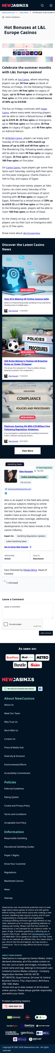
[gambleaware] (12, 1026)
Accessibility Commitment (17, 773)
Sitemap (8, 898)
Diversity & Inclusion (14, 756)
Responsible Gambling (15, 838)
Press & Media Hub (14, 747)
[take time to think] (43, 1026)
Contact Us (9, 738)
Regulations (10, 872)
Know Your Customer (15, 863)
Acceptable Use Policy (15, 822)
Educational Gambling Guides (19, 846)
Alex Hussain (13, 311)
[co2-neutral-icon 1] (41, 1017)
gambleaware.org (40, 934)
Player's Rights (11, 855)
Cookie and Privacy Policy (17, 805)
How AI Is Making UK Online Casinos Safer (26, 299)
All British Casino (13, 138)
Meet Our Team (12, 713)
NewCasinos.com (8, 12)
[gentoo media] (27, 1033)
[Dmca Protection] (14, 1017)
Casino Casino (13, 167)
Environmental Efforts (15, 764)
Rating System (11, 797)
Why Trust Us (11, 721)
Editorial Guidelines (14, 788)
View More (27, 450)
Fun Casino (23, 79)
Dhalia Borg (30, 570)
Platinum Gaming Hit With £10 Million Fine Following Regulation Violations (27, 428)
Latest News (23, 12)
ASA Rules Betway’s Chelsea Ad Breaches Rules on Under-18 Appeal (25, 363)
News (7, 889)
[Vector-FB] (40, 689)
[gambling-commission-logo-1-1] (12, 1033)
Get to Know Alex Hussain (16, 547)
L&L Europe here (31, 233)
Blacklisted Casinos (13, 880)
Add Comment (46, 633)
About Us (9, 704)
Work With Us (11, 730)
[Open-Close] (51, 5)
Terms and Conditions (15, 814)
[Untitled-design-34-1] (27, 1026)
